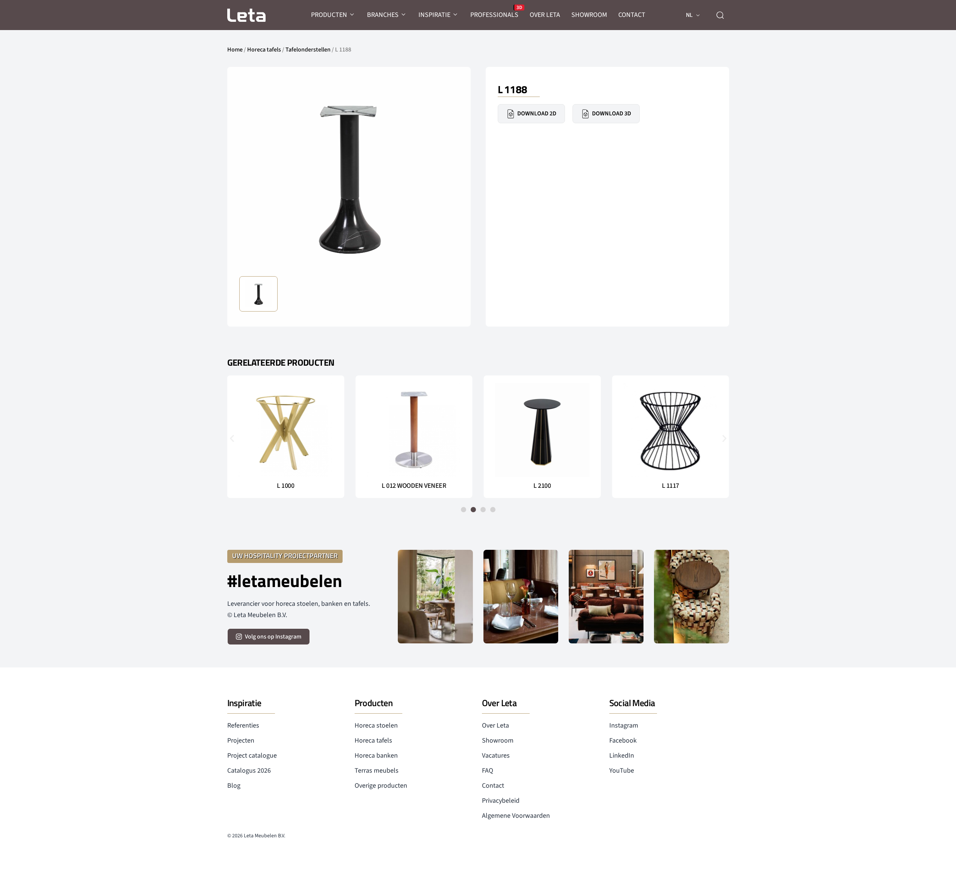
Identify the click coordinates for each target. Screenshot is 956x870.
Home (235, 49)
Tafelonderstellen (308, 49)
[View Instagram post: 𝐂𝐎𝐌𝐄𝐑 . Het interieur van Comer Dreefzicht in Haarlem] (435, 596)
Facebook (623, 740)
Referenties (243, 725)
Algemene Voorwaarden (516, 815)
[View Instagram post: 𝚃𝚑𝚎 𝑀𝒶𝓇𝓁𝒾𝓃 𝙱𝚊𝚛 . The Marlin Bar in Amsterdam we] (520, 596)
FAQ (487, 770)
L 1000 (285, 485)
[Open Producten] (352, 15)
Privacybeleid (501, 800)
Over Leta (495, 725)
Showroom (497, 740)
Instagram (623, 725)
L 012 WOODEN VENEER (414, 485)
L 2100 (542, 485)
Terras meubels (377, 770)
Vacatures (496, 755)
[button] (232, 438)
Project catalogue (252, 755)
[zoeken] (720, 15)
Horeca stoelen (376, 725)
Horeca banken (376, 755)
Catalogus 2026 (249, 770)
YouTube (621, 770)
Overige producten (381, 785)
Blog (233, 785)
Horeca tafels (264, 49)
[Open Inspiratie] (455, 15)
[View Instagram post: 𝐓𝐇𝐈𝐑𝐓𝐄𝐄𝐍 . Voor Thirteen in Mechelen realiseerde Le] (691, 596)
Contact (493, 785)
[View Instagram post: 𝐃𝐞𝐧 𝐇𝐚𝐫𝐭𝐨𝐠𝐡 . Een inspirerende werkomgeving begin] (606, 596)
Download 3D (611, 113)
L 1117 (670, 485)
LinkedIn (621, 755)
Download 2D (536, 113)
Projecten (240, 740)
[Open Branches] (403, 15)
